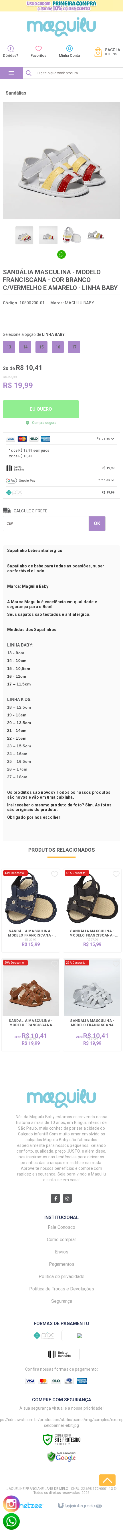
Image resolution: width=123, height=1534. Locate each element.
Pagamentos (61, 1264)
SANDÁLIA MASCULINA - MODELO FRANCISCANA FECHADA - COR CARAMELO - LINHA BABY (30, 1023)
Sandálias (16, 93)
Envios (61, 1252)
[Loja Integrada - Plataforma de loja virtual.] (79, 1505)
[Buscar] (28, 73)
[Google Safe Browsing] (61, 1456)
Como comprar (61, 1239)
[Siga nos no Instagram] (67, 1198)
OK (97, 523)
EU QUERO (41, 409)
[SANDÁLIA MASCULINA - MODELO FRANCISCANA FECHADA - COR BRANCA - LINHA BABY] (92, 1005)
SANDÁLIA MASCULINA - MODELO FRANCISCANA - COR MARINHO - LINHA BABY (31, 933)
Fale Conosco (61, 1227)
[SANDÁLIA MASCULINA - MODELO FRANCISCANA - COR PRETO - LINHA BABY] (92, 910)
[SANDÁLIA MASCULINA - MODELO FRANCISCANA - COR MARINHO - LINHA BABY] (31, 910)
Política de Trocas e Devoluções (61, 1289)
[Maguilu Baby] (61, 26)
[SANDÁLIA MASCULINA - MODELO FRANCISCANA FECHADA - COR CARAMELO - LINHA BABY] (31, 1005)
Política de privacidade (61, 1276)
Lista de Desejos (33, 317)
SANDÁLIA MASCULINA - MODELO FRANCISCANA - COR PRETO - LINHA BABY (92, 933)
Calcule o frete (30, 511)
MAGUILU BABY (79, 303)
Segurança (61, 1301)
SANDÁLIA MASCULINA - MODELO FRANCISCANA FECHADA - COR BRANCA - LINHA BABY (92, 1023)
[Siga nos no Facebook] (55, 1198)
